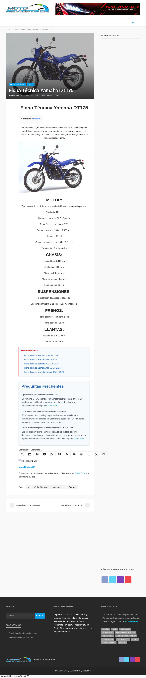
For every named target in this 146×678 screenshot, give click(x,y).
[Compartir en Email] (59, 454)
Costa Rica (51, 405)
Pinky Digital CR (84, 671)
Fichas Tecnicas (17, 85)
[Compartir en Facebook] (37, 454)
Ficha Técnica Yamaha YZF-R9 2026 (41, 363)
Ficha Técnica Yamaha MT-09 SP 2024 (42, 368)
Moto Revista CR (15, 95)
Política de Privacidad (44, 659)
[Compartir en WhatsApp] (52, 454)
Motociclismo (108, 636)
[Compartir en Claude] (74, 454)
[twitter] (129, 22)
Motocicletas (107, 632)
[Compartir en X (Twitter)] (22, 454)
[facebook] (125, 22)
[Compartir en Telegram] (44, 454)
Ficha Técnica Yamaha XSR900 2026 (41, 355)
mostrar (36, 118)
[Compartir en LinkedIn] (29, 454)
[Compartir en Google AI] (89, 454)
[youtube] (128, 580)
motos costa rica (109, 643)
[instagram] (120, 580)
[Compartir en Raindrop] (66, 454)
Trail (30, 85)
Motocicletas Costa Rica (125, 632)
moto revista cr (122, 639)
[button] (14, 676)
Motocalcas (57, 487)
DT (35, 127)
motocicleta (125, 629)
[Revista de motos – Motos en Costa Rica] (18, 659)
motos (134, 639)
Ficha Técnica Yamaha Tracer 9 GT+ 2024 (44, 372)
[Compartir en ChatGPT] (81, 454)
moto (115, 629)
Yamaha (72, 487)
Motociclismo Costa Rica (126, 636)
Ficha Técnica (40, 487)
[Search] (137, 22)
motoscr (122, 643)
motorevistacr (108, 639)
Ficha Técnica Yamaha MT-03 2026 (40, 359)
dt (28, 487)
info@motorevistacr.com (26, 633)
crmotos (106, 629)
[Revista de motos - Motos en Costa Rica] (27, 8)
